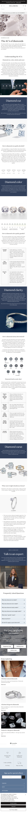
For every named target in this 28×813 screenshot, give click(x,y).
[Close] (25, 794)
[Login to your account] (4, 6)
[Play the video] (14, 87)
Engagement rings (7, 646)
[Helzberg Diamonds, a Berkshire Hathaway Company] (13, 6)
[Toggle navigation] (1, 6)
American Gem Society (7, 756)
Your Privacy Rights (13, 809)
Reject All (13, 806)
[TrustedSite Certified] (13, 744)
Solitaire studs (13, 650)
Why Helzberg (5, 790)
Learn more (18, 2)
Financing (4, 783)
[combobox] (13, 9)
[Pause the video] (1, 15)
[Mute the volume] (1, 94)
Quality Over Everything (20, 756)
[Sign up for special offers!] (23, 777)
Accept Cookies (13, 803)
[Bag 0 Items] (25, 5)
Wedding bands (20, 646)
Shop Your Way (19, 765)
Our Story (7, 765)
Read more (3, 684)
